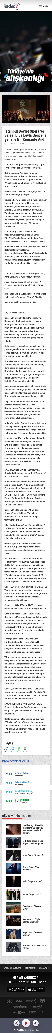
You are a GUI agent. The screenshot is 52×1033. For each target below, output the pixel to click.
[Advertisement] (26, 40)
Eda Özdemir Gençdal (23, 793)
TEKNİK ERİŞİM (30, 968)
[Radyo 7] (12, 6)
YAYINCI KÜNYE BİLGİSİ (12, 968)
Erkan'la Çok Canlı (24, 782)
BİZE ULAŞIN (44, 968)
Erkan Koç (19, 784)
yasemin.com (36, 1012)
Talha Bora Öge (21, 802)
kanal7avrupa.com (42, 1001)
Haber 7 (20, 1006)
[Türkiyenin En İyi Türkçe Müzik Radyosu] (26, 76)
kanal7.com (9, 1001)
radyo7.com (31, 1001)
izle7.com (18, 1012)
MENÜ (45, 5)
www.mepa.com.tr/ (36, 1006)
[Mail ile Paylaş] (25, 749)
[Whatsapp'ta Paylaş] (19, 749)
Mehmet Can (20, 775)
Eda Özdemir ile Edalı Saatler (29, 790)
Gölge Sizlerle (22, 799)
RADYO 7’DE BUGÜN (15, 761)
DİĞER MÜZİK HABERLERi (18, 816)
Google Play (16, 989)
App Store (36, 989)
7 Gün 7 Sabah (22, 773)
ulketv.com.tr (19, 1001)
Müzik (24, 144)
